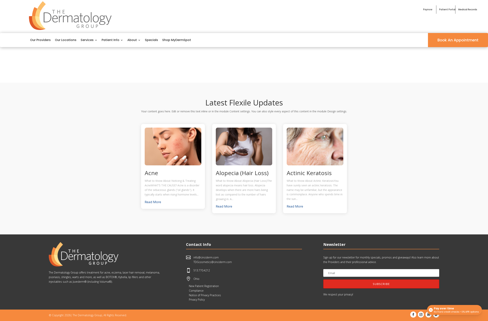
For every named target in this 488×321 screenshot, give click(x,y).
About (132, 40)
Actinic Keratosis (309, 173)
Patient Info (110, 40)
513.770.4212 (201, 270)
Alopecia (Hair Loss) (242, 173)
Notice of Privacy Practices (205, 295)
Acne (151, 173)
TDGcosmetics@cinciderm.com (212, 262)
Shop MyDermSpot (176, 40)
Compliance (196, 290)
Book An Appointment (457, 40)
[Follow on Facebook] (413, 314)
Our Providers (40, 40)
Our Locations (65, 40)
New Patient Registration (204, 286)
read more (153, 202)
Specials (151, 40)
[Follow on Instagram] (421, 314)
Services (87, 40)
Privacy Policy (197, 299)
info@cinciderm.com (206, 257)
